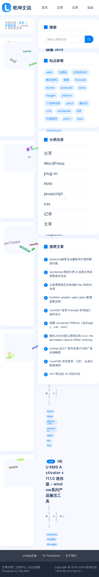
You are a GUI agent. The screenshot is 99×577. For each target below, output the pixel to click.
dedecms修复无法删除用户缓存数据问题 (71, 261)
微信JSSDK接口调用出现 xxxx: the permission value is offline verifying (71, 338)
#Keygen (52, 544)
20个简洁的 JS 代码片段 (65, 374)
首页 (45, 7)
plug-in (50, 173)
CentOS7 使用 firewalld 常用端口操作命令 (70, 312)
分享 (48, 153)
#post (50, 411)
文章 (60, 7)
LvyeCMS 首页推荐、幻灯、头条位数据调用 (71, 363)
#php (50, 416)
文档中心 (21, 567)
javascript (55, 194)
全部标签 (10, 25)
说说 (90, 7)
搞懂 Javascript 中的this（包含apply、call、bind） (71, 325)
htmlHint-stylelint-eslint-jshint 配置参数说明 (71, 299)
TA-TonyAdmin (51, 555)
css (47, 203)
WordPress (54, 163)
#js (49, 440)
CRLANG (23, 571)
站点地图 (34, 567)
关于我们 (71, 555)
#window (51, 429)
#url (49, 445)
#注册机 (51, 539)
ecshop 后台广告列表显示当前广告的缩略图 (71, 350)
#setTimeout (54, 130)
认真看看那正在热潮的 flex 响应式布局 (71, 287)
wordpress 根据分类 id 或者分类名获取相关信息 (71, 274)
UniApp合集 (29, 555)
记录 (75, 7)
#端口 (50, 435)
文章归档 (7, 567)
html (48, 183)
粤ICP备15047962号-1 (69, 571)
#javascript (50, 422)
